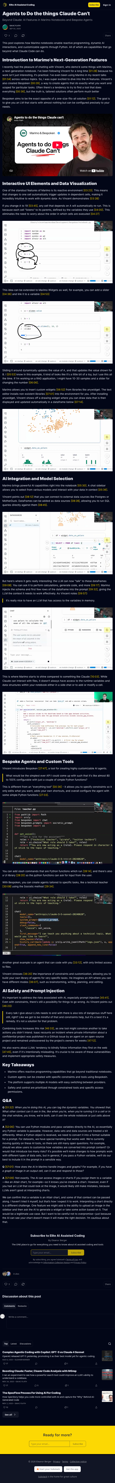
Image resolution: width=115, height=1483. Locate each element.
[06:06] (33, 382)
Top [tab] (6, 1343)
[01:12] (91, 98)
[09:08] (6, 585)
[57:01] (9, 1166)
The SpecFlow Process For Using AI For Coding (31, 1392)
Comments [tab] (9, 1306)
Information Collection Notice (56, 1262)
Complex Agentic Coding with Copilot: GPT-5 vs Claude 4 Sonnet (43, 1352)
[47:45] (6, 1051)
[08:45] (42, 504)
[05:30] (81, 485)
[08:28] (75, 500)
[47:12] (91, 1040)
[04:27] (95, 213)
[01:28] (93, 70)
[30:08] (6, 886)
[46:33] (49, 1028)
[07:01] (50, 393)
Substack (42, 1476)
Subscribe (94, 4)
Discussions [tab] (25, 1343)
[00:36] (20, 91)
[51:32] (9, 1107)
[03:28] (94, 198)
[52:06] (9, 1126)
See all (8, 1414)
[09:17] (95, 585)
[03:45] (33, 205)
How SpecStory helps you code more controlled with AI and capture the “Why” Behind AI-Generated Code (48, 1398)
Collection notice (78, 1461)
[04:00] (98, 209)
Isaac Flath (15, 26)
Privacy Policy (80, 1262)
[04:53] (44, 294)
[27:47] (42, 768)
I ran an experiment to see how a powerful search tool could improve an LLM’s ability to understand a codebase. (47, 1376)
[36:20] (27, 973)
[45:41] (104, 997)
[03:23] (87, 190)
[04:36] (7, 294)
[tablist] (15, 1306)
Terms (65, 1461)
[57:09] (9, 1177)
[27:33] (43, 794)
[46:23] (6, 1005)
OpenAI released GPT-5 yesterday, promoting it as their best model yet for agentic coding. (48, 1356)
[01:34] (6, 79)
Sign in (107, 4)
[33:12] (77, 962)
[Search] (110, 1344)
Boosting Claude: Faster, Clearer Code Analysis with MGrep (39, 1371)
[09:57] (82, 593)
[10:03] (94, 676)
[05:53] (11, 374)
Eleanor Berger (22, 1360)
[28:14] (87, 871)
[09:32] (93, 589)
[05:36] (102, 489)
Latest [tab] (14, 1343)
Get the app (72, 1469)
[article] (57, 1357)
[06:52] (60, 389)
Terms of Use (72, 1259)
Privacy (56, 1461)
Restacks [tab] (22, 1306)
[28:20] (20, 875)
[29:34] (48, 886)
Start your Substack (49, 1469)
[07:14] (78, 401)
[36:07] (33, 981)
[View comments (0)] (16, 36)
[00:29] (35, 83)
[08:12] (29, 496)
